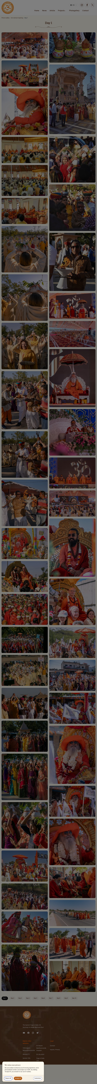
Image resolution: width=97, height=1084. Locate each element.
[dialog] (23, 1072)
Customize (37, 1078)
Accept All (18, 1078)
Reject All (8, 1078)
